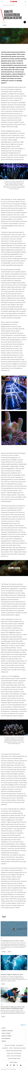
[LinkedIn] (14, 1065)
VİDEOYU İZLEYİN (14, 568)
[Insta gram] (10, 1065)
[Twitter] (17, 1065)
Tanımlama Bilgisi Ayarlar (14, 1058)
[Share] (25, 22)
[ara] (2, 2)
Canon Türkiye (13, 1062)
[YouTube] (20, 1065)
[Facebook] (7, 1065)
